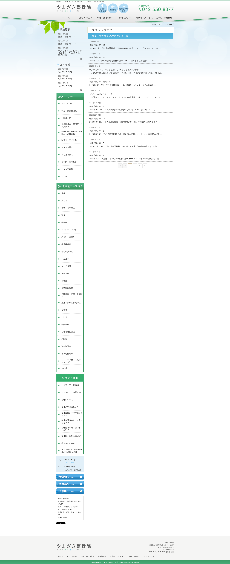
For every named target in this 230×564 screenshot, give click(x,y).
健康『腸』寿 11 (97, 106)
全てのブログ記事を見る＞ (74, 470)
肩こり (64, 201)
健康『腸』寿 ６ (97, 155)
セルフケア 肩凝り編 (71, 392)
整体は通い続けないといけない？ (72, 429)
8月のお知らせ (65, 78)
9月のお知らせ (65, 71)
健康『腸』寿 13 (67, 43)
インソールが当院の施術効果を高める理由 (72, 450)
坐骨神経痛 (66, 244)
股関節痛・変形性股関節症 (72, 295)
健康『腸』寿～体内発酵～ (100, 82)
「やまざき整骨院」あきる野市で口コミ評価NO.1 (114, 562)
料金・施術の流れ (105, 18)
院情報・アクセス (144, 18)
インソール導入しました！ (100, 94)
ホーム (66, 18)
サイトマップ (149, 556)
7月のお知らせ (65, 85)
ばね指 (64, 317)
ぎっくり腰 (66, 266)
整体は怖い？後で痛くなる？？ (72, 414)
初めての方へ (85, 18)
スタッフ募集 (67, 169)
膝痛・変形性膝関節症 (71, 303)
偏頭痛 (64, 222)
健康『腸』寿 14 (67, 36)
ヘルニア (65, 259)
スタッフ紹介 (67, 147)
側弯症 (64, 281)
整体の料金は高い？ (70, 407)
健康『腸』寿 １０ (97, 119)
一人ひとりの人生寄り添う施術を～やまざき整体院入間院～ (70, 52)
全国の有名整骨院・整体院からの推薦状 (72, 132)
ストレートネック (69, 230)
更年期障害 (66, 346)
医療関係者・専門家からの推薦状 (72, 125)
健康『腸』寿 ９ (97, 131)
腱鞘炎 (64, 310)
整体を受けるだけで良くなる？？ (72, 421)
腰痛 (63, 193)
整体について (67, 400)
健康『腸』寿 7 (96, 143)
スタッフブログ (64, 467)
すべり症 (65, 273)
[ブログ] (70, 463)
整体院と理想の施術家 (71, 436)
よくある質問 (67, 155)
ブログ (64, 176)
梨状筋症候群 (67, 288)
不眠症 (64, 339)
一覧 (80, 59)
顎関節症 (65, 324)
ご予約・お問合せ (164, 18)
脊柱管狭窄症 (67, 252)
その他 (64, 368)
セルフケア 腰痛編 (70, 385)
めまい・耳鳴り (68, 237)
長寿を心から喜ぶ (69, 443)
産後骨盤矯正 (67, 354)
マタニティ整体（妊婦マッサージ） (72, 361)
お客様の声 (125, 18)
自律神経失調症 (68, 332)
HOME (155, 24)
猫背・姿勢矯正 (68, 208)
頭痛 (63, 215)
